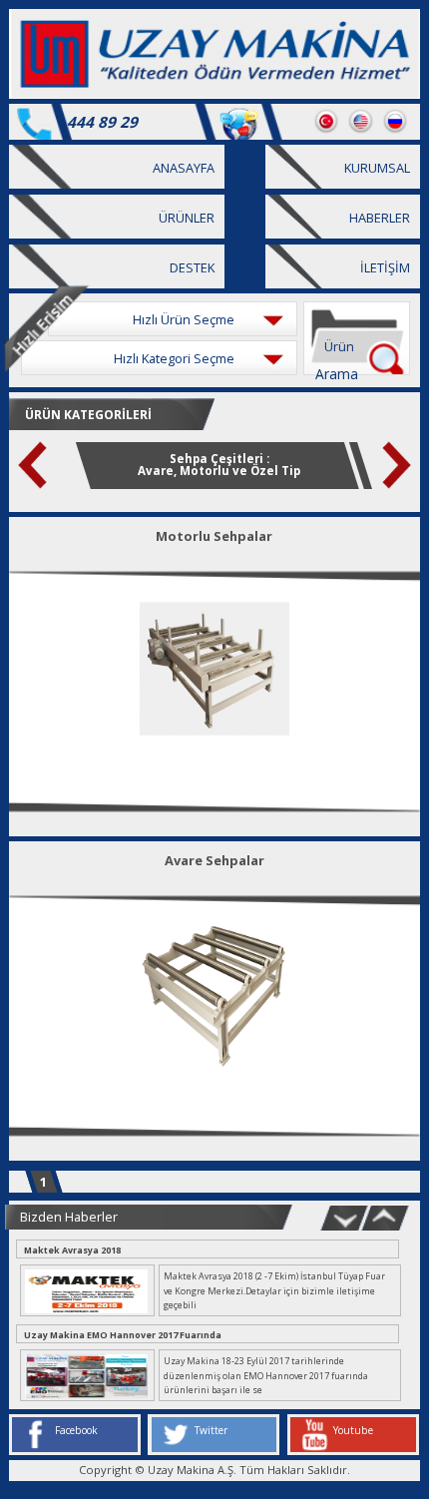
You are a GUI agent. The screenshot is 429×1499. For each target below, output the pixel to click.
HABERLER (379, 218)
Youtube (353, 1430)
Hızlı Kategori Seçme (174, 358)
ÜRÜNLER (186, 218)
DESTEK (192, 267)
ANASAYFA (183, 168)
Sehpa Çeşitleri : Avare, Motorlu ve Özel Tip (219, 464)
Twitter (211, 1430)
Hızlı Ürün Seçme (183, 319)
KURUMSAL (377, 168)
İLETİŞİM (385, 267)
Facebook (76, 1430)
